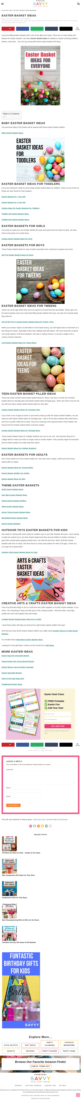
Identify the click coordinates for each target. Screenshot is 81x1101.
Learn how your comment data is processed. (50, 819)
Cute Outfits (11, 1045)
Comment (10, 769)
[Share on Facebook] (22, 29)
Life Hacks (49, 750)
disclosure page (10, 22)
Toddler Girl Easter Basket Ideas (15, 214)
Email (8, 796)
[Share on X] (66, 29)
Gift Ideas (41, 750)
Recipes (30, 1051)
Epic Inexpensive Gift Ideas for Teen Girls (18, 875)
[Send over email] (37, 29)
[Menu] (2, 4)
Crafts (11, 1051)
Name (8, 788)
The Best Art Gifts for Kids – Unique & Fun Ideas (21, 853)
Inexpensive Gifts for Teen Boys (14, 898)
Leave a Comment (25, 18)
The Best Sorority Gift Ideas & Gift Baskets (19, 942)
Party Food (69, 1051)
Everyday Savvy (40, 3)
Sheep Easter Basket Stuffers (14, 501)
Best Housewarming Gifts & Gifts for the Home (20, 920)
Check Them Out (40, 1066)
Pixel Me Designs (44, 1098)
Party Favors (49, 1051)
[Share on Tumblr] (51, 29)
